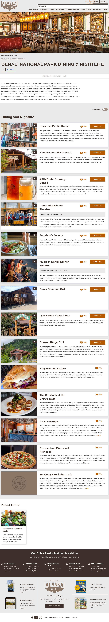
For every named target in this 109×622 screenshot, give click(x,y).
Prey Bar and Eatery (53, 368)
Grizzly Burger (49, 421)
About (96, 1)
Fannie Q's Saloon (51, 235)
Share (11, 69)
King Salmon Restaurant (55, 152)
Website (98, 126)
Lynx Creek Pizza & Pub (55, 315)
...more (98, 435)
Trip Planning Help (54, 596)
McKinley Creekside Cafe (56, 474)
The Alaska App (26, 600)
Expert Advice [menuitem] (33, 9)
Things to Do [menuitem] (59, 9)
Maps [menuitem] (52, 9)
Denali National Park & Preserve (13, 59)
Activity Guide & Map (98, 599)
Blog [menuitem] (105, 9)
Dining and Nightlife (51, 76)
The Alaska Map (26, 584)
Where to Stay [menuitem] (97, 9)
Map (64, 76)
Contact (103, 1)
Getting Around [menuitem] (85, 9)
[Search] (39, 6)
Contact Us (54, 606)
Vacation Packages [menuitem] (72, 9)
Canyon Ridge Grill (52, 342)
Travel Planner (95, 584)
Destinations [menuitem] (44, 9)
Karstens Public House (54, 126)
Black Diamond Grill (53, 289)
